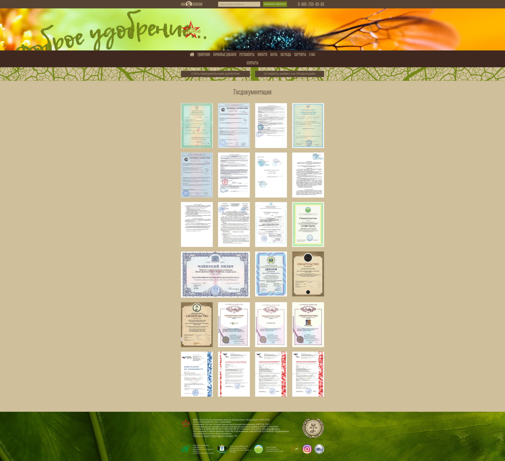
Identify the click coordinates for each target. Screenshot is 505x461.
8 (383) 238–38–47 (230, 429)
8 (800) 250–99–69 (212, 429)
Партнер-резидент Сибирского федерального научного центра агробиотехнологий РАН (203, 449)
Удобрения (203, 54)
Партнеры (300, 54)
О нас (312, 54)
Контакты (252, 63)
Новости (262, 54)
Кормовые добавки (224, 54)
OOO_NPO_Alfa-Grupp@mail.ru (265, 429)
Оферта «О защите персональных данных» (213, 436)
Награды (286, 54)
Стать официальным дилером (215, 73)
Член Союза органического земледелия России (274, 449)
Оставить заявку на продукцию (289, 73)
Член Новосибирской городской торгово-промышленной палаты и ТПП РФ (240, 449)
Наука (273, 54)
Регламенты (246, 54)
